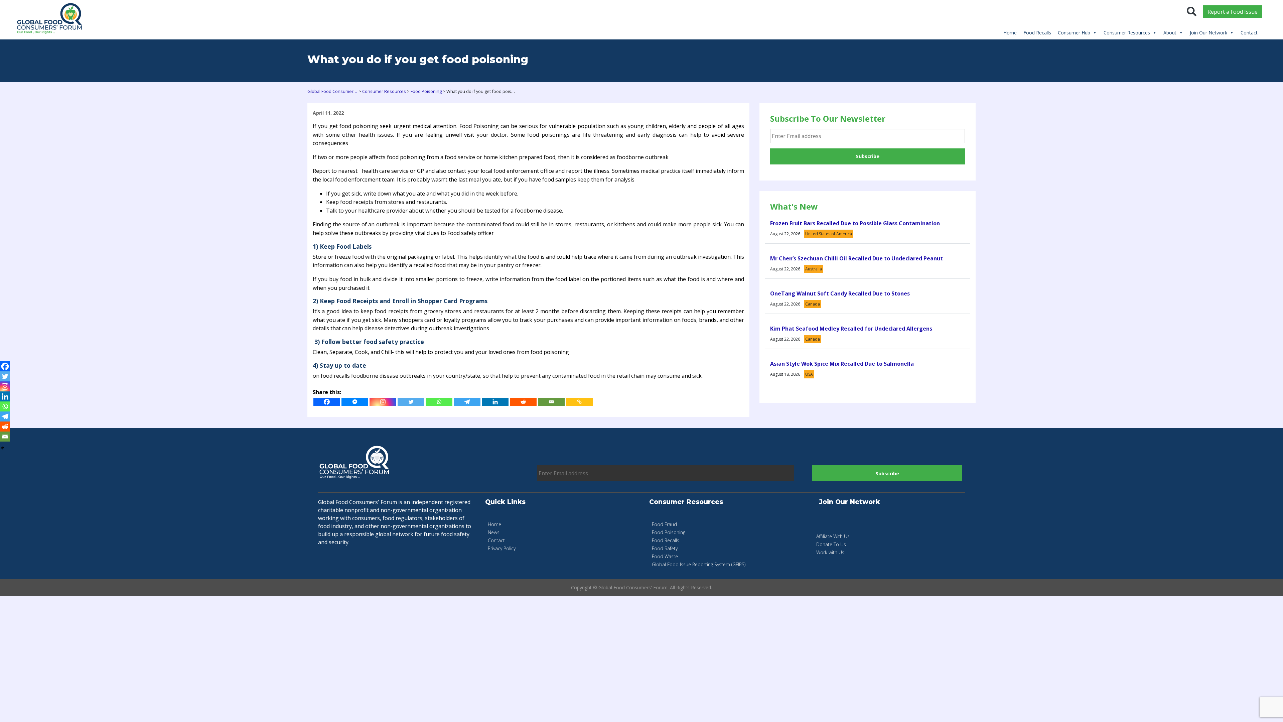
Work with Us (830, 552)
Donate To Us (831, 544)
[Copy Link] (579, 402)
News (494, 532)
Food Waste (665, 556)
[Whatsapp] (439, 402)
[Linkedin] (495, 402)
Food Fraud (664, 524)
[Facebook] (326, 402)
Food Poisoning (668, 532)
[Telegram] (467, 402)
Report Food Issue (1232, 11)
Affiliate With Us (833, 536)
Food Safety (665, 548)
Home (1010, 32)
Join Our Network (1208, 32)
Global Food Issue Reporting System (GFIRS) (698, 564)
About (1169, 32)
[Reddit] (523, 402)
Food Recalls (1037, 32)
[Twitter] (411, 402)
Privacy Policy (502, 548)
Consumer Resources (1127, 32)
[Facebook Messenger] (354, 402)
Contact (1249, 32)
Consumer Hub (1074, 32)
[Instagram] (383, 402)
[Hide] (2, 448)
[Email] (551, 402)
